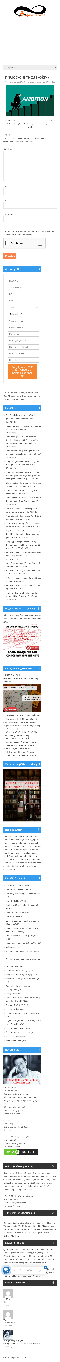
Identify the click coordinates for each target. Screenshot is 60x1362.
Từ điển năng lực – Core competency (22, 1013)
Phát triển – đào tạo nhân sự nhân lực (22, 978)
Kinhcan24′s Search (12, 1236)
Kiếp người (10, 947)
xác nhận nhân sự (24, 839)
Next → (52, 120)
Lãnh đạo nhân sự (14, 966)
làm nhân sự (31, 836)
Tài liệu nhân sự (13, 993)
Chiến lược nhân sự (14, 917)
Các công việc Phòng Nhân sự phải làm (23, 893)
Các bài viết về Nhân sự (16, 889)
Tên (5, 186)
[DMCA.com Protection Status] (20, 1155)
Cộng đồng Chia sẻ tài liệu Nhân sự (21, 755)
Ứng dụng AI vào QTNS (16, 1028)
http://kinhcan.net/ (46, 1226)
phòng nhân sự (18, 836)
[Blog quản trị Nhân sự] (30, 10)
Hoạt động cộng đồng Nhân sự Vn (21, 943)
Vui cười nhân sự (13, 1036)
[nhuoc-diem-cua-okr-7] (30, 116)
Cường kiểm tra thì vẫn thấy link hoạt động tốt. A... (24, 1343)
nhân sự (7, 836)
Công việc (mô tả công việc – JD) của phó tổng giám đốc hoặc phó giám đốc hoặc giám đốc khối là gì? (23, 475)
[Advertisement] (30, 40)
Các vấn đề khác (13, 901)
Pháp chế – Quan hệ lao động (19, 974)
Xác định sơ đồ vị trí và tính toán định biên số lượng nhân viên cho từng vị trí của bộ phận (23, 563)
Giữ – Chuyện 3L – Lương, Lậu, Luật (22, 936)
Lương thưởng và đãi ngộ (17, 970)
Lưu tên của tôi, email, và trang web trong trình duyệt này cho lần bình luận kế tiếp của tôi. (28, 233)
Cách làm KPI (9, 869)
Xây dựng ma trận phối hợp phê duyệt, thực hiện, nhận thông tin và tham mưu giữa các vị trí (23, 534)
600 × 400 (50, 82)
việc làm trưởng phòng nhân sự (17, 859)
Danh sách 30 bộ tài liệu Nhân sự (20, 745)
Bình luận (7, 149)
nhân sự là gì (9, 839)
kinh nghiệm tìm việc (17, 853)
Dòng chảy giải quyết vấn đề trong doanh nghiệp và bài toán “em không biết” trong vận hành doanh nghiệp (22, 440)
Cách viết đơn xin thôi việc (17, 912)
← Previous (10, 120)
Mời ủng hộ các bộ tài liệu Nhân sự (21, 742)
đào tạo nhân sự (19, 843)
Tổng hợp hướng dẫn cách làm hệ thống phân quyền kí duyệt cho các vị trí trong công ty (23, 544)
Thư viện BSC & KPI (14, 1005)
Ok (4, 1302)
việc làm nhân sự (19, 863)
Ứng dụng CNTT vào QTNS (18, 1032)
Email (6, 200)
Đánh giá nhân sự (13, 1041)
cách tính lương (14, 866)
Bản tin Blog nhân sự (15, 885)
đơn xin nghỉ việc (23, 849)
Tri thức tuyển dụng (14, 1009)
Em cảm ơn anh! (10, 1323)
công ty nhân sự (29, 866)
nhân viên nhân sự (20, 846)
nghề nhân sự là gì (31, 856)
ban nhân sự (16, 856)
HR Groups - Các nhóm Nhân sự (20, 752)
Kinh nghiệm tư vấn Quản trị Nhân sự (22, 951)
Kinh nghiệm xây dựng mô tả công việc (23, 959)
